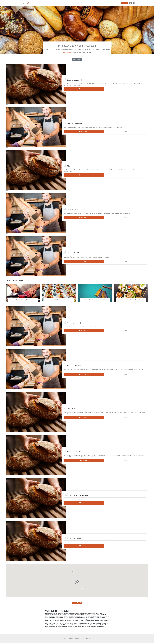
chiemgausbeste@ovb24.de (68, 52)
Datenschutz (77, 638)
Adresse (125, 88)
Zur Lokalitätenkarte (77, 59)
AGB (83, 638)
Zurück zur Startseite (77, 602)
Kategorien (98, 3)
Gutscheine (124, 3)
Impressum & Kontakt (68, 638)
